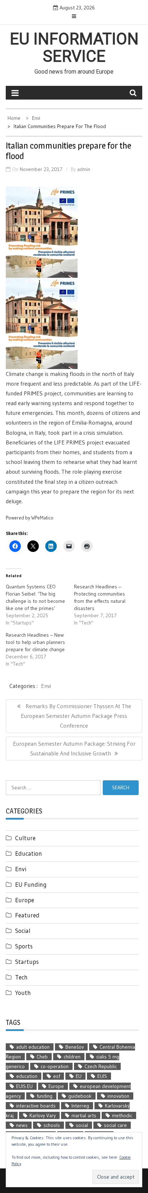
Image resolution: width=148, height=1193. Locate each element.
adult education (33, 1047)
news (22, 1125)
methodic (122, 1115)
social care (115, 1125)
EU (79, 1076)
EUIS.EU (24, 1086)
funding (44, 1096)
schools (51, 1125)
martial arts (83, 1115)
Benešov (74, 1047)
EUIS (102, 1076)
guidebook (80, 1096)
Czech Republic (100, 1066)
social (82, 1125)
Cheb (42, 1056)
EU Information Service (74, 48)
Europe (24, 900)
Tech (21, 977)
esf (56, 1076)
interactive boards (36, 1105)
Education (28, 853)
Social (23, 930)
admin (83, 169)
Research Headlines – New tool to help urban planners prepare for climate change (35, 642)
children (72, 1056)
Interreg (80, 1105)
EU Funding (31, 884)
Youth (23, 992)
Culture (25, 838)
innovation (118, 1096)
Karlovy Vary (42, 1115)
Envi (46, 685)
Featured (27, 915)
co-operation (55, 1066)
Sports (24, 946)
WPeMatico (42, 518)
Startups (27, 961)
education (26, 1076)
